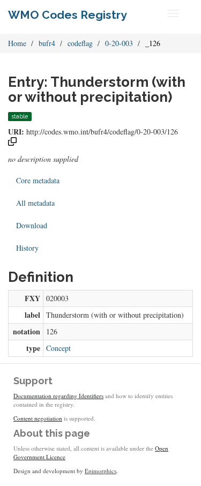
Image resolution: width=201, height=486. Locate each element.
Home (17, 43)
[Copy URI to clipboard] (12, 143)
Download (31, 225)
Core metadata (37, 180)
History (27, 248)
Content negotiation (37, 418)
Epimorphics (100, 471)
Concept (58, 348)
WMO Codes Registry (67, 14)
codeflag (80, 43)
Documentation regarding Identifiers (58, 396)
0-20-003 (119, 43)
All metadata (35, 203)
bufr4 (47, 43)
